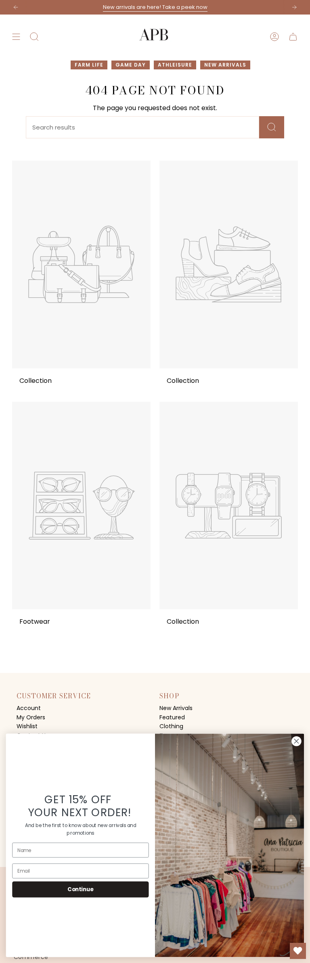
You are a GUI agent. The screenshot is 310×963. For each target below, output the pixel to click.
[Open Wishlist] (298, 951)
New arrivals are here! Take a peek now (155, 7)
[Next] (294, 7)
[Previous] (15, 7)
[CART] (293, 36)
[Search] (271, 127)
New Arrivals (176, 708)
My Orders (31, 717)
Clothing (171, 726)
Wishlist (27, 726)
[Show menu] (16, 36)
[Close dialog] (296, 741)
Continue (80, 889)
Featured (172, 717)
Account (29, 708)
